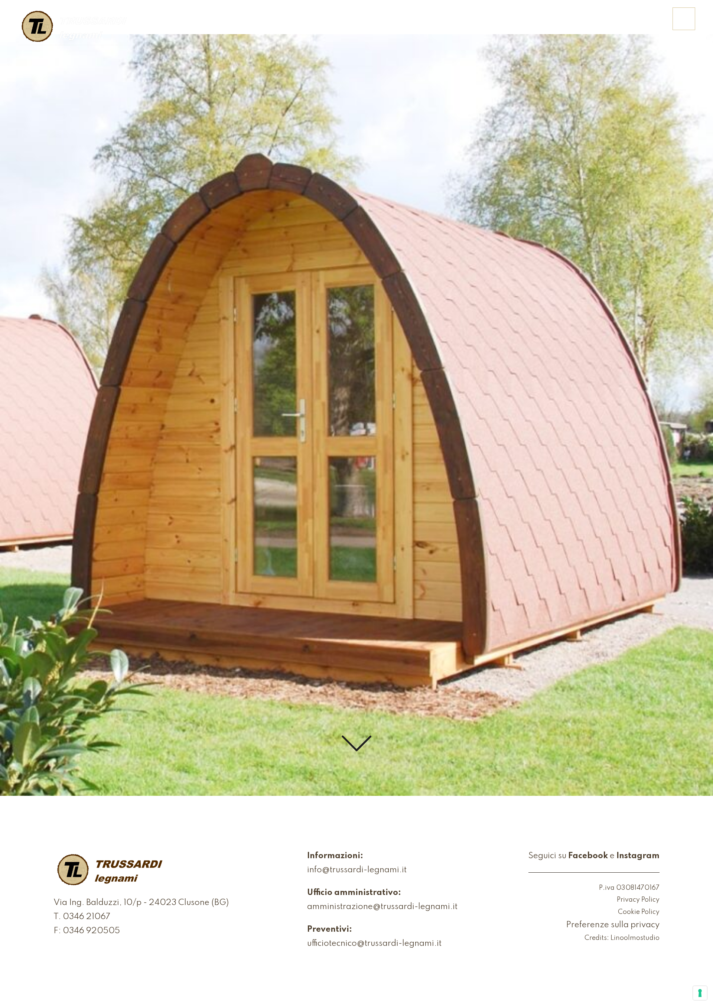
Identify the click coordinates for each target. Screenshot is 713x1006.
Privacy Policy (638, 900)
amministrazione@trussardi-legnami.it (382, 907)
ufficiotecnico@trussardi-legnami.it (374, 943)
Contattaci (636, 24)
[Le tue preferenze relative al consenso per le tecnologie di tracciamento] (700, 993)
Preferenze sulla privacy (613, 925)
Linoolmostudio (635, 938)
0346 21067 (86, 917)
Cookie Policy (639, 912)
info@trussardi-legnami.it (357, 870)
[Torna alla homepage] (73, 27)
